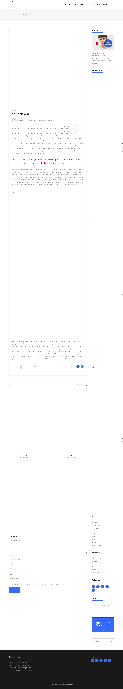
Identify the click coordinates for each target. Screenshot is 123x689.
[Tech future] (106, 293)
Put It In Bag (24, 455)
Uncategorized (97, 545)
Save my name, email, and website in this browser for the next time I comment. (37, 584)
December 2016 (97, 564)
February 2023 (96, 558)
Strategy (94, 537)
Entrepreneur (96, 525)
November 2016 (97, 567)
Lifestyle (47, 120)
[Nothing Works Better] (106, 438)
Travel (53, 120)
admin (21, 120)
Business (95, 522)
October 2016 (96, 570)
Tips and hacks (96, 542)
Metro (17, 15)
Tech (93, 539)
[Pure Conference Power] (106, 148)
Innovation (95, 528)
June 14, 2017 (16, 111)
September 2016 (97, 573)
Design (41, 120)
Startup (94, 534)
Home (11, 15)
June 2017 (95, 561)
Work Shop (72, 455)
